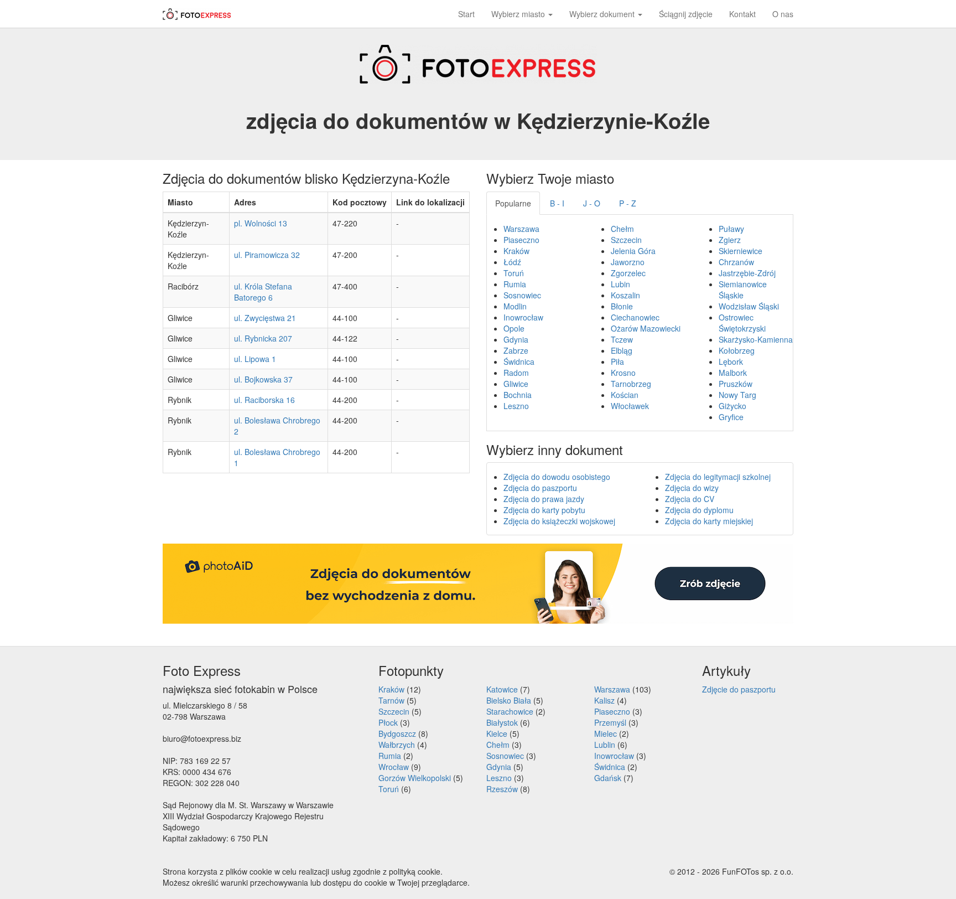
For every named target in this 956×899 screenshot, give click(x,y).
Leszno (516, 405)
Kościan (624, 394)
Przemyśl (610, 722)
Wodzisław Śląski (749, 306)
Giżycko (732, 405)
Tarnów (391, 700)
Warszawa (521, 228)
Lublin (604, 744)
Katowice (502, 689)
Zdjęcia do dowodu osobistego (556, 476)
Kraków (516, 250)
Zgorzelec (628, 272)
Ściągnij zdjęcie (686, 13)
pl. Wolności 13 (260, 223)
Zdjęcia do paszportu (540, 487)
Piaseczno (521, 239)
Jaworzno (628, 261)
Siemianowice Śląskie (743, 289)
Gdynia (515, 339)
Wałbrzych (396, 744)
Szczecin (626, 239)
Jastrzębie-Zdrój (747, 272)
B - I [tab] (557, 203)
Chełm (622, 228)
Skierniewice (740, 250)
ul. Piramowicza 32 (267, 254)
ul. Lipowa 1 (255, 358)
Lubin (620, 284)
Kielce (496, 733)
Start (466, 13)
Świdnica (518, 361)
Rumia (514, 284)
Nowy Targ (737, 394)
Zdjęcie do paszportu (739, 689)
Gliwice (515, 383)
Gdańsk (607, 777)
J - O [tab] (591, 203)
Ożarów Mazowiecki (645, 328)
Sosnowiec (522, 295)
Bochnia (517, 394)
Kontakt (742, 13)
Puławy (731, 228)
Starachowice (509, 711)
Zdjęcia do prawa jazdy (543, 498)
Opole (513, 328)
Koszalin (625, 295)
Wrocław (393, 766)
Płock (388, 722)
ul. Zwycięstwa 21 (265, 317)
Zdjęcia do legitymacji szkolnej (718, 476)
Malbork (733, 372)
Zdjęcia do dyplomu (699, 509)
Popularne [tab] (513, 203)
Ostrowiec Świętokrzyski (742, 323)
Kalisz (604, 700)
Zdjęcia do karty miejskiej (709, 520)
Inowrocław (523, 317)
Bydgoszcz (397, 733)
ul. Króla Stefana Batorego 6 (263, 292)
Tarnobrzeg (631, 383)
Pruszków (735, 383)
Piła (617, 361)
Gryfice (731, 416)
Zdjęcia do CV (689, 498)
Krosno (623, 372)
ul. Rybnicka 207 (263, 338)
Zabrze (515, 350)
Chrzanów (736, 261)
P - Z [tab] (627, 203)
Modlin (515, 306)
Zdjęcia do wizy (692, 487)
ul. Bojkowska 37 (263, 379)
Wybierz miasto (519, 13)
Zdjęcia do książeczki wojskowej (559, 520)
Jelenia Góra (633, 250)
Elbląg (621, 350)
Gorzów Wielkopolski (414, 777)
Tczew (622, 339)
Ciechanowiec (635, 317)
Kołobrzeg (737, 350)
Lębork (731, 361)
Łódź (512, 261)
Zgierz (730, 239)
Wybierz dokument (603, 13)
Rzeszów (502, 788)
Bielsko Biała (508, 700)
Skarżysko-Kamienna (756, 339)
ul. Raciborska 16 (264, 399)
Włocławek (630, 405)
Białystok (502, 722)
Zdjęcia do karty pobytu (544, 509)
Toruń (513, 272)
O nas (782, 13)
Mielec (605, 733)
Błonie (622, 306)
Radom (516, 372)
